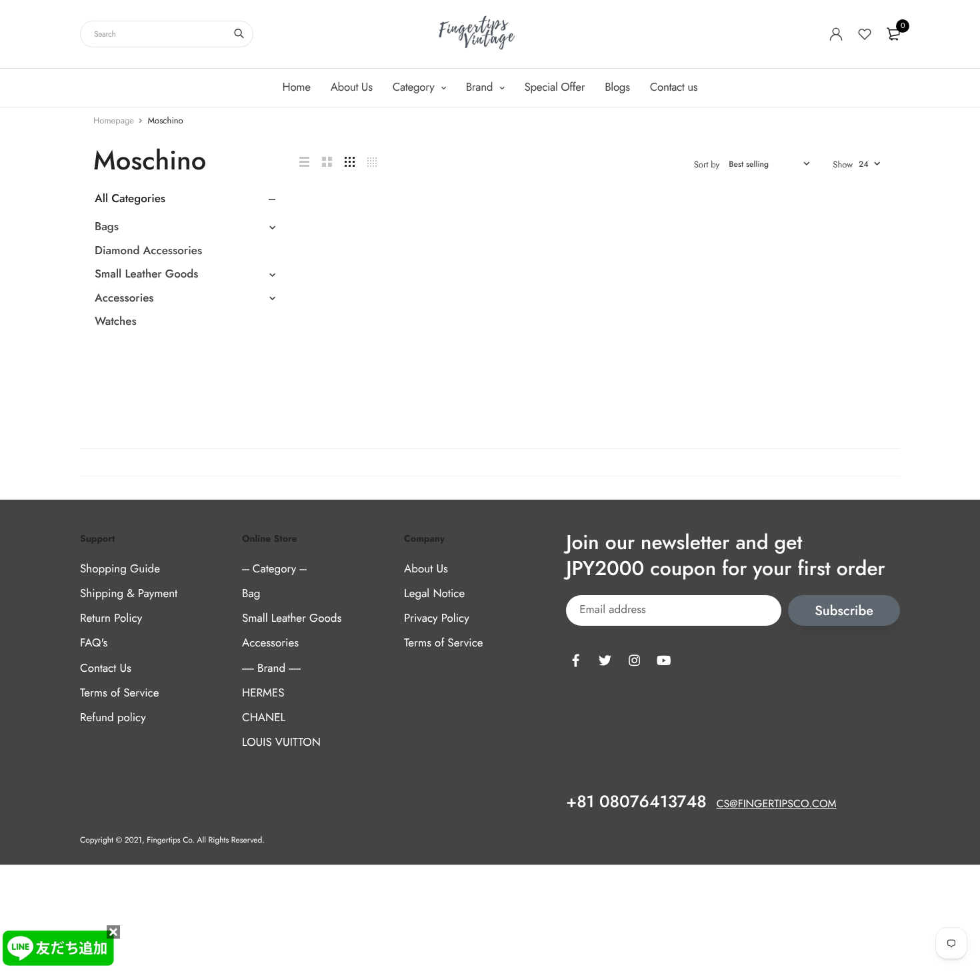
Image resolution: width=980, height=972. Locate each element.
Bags (107, 227)
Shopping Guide (120, 569)
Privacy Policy (436, 618)
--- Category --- (274, 569)
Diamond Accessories (148, 251)
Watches (116, 322)
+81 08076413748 (636, 802)
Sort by (707, 164)
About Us (352, 87)
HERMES (263, 692)
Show (843, 164)
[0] (893, 34)
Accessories (124, 298)
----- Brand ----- (271, 668)
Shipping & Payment (128, 594)
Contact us (674, 87)
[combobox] (166, 34)
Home (297, 87)
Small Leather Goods (147, 274)
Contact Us (105, 668)
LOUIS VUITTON (281, 743)
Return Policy (111, 618)
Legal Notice (434, 594)
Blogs (617, 87)
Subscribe (844, 610)
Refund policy (113, 718)
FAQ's (93, 643)
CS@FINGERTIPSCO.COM (777, 804)
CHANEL (263, 718)
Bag (251, 594)
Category (415, 87)
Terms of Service (119, 692)
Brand (481, 87)
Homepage (113, 120)
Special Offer (555, 87)
